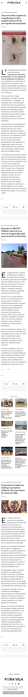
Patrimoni (14, 12)
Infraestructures (6, 428)
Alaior (8, 369)
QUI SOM (11, 674)
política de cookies (12, 689)
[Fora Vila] (14, 3)
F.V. (1, 25)
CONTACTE (16, 674)
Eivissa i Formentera (7, 482)
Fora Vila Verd (5, 225)
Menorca (8, 12)
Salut (16, 225)
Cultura (3, 12)
